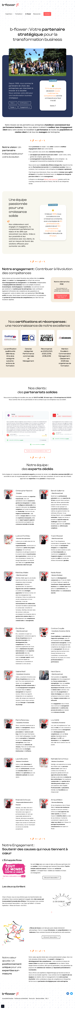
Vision (12, 103)
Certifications (24, 103)
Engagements (24, 107)
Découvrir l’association (51, 877)
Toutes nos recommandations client (37, 451)
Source (52, 105)
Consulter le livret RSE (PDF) (61, 296)
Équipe (12, 107)
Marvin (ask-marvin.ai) (51, 179)
